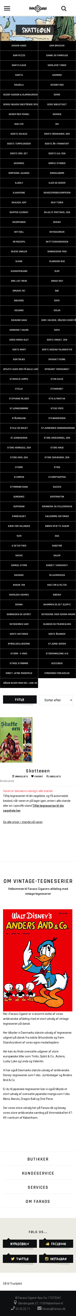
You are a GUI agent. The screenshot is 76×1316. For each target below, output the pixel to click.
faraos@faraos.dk (53, 1308)
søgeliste (55, 776)
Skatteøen (38, 771)
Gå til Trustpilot (12, 1283)
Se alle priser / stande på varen (23, 822)
